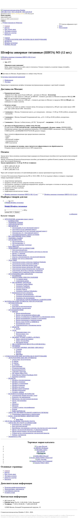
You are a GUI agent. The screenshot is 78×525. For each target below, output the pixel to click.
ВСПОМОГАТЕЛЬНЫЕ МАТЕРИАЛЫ (21, 394)
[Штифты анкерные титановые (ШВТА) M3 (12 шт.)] (18, 57)
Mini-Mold (19, 354)
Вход (60, 26)
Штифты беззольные (19, 390)
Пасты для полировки (19, 400)
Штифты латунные (18, 387)
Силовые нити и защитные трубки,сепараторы (27, 272)
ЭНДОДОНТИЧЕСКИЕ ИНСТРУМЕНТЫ (22, 358)
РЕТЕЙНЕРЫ (16, 275)
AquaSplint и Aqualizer (15, 238)
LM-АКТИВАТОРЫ (15, 239)
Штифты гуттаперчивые (20, 383)
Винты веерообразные (23, 313)
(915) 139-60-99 (16, 12)
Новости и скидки (10, 33)
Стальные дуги (21, 335)
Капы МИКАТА (13, 246)
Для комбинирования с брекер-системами (25, 234)
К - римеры (16, 364)
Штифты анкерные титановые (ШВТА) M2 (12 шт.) (21, 194)
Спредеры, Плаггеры (19, 371)
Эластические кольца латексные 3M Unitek (26, 267)
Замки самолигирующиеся (24, 339)
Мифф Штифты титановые (16, 206)
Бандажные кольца (22, 342)
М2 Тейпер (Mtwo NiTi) (19, 373)
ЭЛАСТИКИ (12, 260)
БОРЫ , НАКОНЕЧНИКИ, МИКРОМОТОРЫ (23, 416)
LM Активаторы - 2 (18, 243)
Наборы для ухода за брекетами (22, 258)
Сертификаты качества (12, 491)
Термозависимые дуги (23, 332)
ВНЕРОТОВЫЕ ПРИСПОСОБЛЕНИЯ (25, 277)
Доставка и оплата (11, 31)
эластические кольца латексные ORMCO (25, 263)
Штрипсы (15, 404)
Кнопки (18, 352)
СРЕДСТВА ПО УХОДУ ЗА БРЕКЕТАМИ (22, 423)
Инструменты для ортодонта (21, 308)
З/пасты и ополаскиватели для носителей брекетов (28, 257)
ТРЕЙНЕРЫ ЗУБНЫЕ (15, 222)
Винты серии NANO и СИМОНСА (27, 322)
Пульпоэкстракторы (18, 368)
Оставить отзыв (10, 492)
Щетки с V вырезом (18, 253)
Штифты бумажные (18, 385)
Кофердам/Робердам (18, 411)
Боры (14, 417)
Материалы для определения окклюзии (25, 399)
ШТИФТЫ (8, 41)
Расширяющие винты (23, 323)
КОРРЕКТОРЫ (13, 221)
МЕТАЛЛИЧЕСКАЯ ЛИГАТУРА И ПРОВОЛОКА (28, 344)
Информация (9, 80)
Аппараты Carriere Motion (24, 284)
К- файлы (15, 361)
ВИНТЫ (15, 311)
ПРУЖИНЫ (16, 346)
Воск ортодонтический (19, 426)
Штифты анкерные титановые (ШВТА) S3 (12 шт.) (60, 194)
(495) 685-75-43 (6, 12)
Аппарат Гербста (21, 289)
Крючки (18, 351)
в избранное (73, 214)
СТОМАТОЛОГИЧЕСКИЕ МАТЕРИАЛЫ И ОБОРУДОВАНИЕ (26, 39)
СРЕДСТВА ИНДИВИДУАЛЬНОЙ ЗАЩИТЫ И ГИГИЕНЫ (28, 412)
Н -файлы (15, 363)
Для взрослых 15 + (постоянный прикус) (25, 233)
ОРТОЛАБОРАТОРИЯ (15, 310)
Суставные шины (21, 279)
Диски (14, 402)
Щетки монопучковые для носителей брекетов (27, 431)
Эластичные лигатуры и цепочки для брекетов (27, 270)
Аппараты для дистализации (25, 298)
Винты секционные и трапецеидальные (29, 320)
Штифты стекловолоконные (21, 380)
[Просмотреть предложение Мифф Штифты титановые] (14, 202)
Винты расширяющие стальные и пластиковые (31, 318)
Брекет (18, 328)
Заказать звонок (6, 59)
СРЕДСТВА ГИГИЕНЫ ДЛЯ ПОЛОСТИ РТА (20, 421)
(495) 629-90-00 (27, 12)
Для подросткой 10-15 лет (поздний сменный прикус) (29, 231)
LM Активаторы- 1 (18, 241)
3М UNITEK (41, 451)
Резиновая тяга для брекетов (21, 424)
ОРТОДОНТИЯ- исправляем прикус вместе (19, 219)
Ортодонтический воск (19, 250)
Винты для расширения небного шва (28, 315)
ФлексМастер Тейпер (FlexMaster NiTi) (24, 375)
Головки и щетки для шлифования (23, 407)
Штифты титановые (11, 43)
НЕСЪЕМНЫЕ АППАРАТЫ (21, 282)
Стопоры (19, 349)
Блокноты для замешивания (21, 397)
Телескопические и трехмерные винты (28, 325)
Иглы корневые (17, 366)
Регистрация (63, 27)
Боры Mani (19, 419)
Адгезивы (15, 305)
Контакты (8, 34)
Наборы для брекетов (19, 435)
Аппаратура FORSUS (23, 287)
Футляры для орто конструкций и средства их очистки (30, 251)
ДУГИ (14, 330)
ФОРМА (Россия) (10, 44)
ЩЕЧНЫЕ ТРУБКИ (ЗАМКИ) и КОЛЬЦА (26, 337)
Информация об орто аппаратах (22, 293)
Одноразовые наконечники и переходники (26, 414)
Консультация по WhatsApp (13, 22)
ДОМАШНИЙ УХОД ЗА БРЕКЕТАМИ (21, 248)
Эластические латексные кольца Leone (24, 265)
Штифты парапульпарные (20, 388)
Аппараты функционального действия (28, 296)
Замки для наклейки (22, 340)
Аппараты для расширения (24, 294)
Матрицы (15, 406)
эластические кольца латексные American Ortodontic (29, 262)
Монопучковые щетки (19, 255)
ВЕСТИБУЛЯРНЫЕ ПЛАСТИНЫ (19, 236)
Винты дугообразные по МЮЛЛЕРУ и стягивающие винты (35, 317)
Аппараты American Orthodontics (26, 291)
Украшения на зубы (14, 436)
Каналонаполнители (18, 370)
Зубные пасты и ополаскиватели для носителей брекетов (30, 433)
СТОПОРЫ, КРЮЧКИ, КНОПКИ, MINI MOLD (28, 347)
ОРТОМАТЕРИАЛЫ (15, 303)
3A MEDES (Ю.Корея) (41, 448)
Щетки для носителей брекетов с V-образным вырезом (30, 429)
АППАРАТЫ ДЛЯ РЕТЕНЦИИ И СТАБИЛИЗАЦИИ (33, 299)
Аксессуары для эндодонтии (21, 359)
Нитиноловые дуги (22, 334)
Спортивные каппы (22, 281)
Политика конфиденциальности (15, 487)
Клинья (14, 409)
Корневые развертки (18, 376)
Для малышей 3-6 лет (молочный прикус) (25, 228)
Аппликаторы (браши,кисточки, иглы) (24, 395)
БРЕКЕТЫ (15, 327)
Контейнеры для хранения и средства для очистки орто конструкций (34, 428)
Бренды (7, 27)
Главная (7, 26)
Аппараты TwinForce (23, 286)
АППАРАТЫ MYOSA (15, 224)
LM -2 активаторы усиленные (22, 245)
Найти (3, 21)
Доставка (8, 82)
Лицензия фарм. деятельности (14, 489)
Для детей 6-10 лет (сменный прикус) (24, 229)
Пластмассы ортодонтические (22, 306)
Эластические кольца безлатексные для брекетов (28, 269)
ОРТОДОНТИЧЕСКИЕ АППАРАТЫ (20, 274)
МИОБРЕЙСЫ (13, 226)
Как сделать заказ (10, 29)
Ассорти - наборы (18, 392)
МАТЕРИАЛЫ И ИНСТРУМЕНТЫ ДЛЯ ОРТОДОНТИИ (24, 301)
